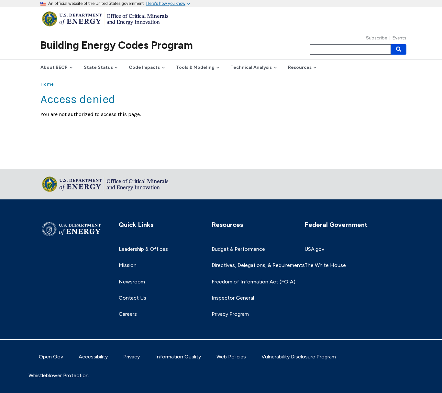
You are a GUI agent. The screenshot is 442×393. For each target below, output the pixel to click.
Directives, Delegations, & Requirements (258, 265)
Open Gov (51, 357)
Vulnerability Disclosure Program (298, 357)
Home (47, 84)
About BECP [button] (54, 67)
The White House (325, 265)
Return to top (56, 160)
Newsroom (132, 282)
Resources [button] (300, 67)
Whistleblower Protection (58, 375)
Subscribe (376, 38)
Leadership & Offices (143, 249)
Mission (128, 265)
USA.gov (314, 249)
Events (399, 38)
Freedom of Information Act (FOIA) (253, 282)
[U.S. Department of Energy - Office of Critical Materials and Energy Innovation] (106, 19)
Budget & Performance (238, 249)
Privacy (131, 357)
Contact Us (132, 298)
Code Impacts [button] (144, 67)
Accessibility (93, 357)
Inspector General (233, 298)
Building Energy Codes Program (116, 45)
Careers (128, 314)
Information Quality (178, 357)
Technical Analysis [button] (251, 67)
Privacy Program (230, 314)
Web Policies (231, 357)
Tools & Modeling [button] (195, 67)
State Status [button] (98, 67)
